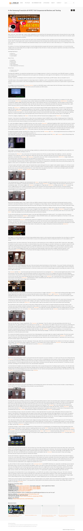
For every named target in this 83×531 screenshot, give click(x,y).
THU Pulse (27, 2)
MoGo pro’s (17, 107)
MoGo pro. (56, 294)
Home (21, 2)
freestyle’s (58, 342)
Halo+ (26, 115)
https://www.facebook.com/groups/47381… (31, 496)
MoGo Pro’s (61, 156)
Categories (46, 2)
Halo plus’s (44, 123)
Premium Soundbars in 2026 (31, 515)
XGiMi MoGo (64, 100)
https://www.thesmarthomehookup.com (28, 494)
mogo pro (20, 169)
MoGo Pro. (65, 223)
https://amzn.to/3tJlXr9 (24, 490)
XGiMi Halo (18, 100)
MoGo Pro (19, 110)
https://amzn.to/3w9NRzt (26, 489)
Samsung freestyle (29, 85)
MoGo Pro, (51, 209)
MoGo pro (62, 335)
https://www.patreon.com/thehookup (23, 498)
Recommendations (36, 2)
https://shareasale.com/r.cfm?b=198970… (30, 486)
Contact (59, 2)
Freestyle (46, 131)
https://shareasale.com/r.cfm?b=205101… (30, 487)
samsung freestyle (38, 463)
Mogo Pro (25, 215)
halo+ (19, 271)
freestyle (18, 249)
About (53, 2)
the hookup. (20, 481)
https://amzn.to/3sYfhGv (23, 485)
